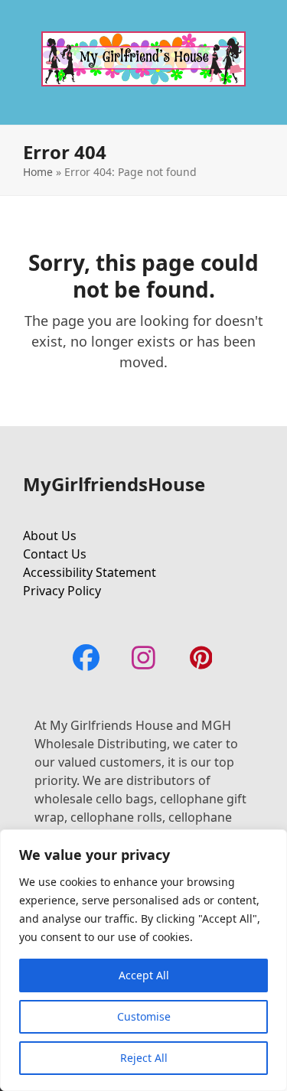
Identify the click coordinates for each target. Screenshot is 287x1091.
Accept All (144, 975)
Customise (144, 1016)
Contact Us (54, 554)
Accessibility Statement (89, 572)
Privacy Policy (62, 590)
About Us (50, 535)
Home (38, 171)
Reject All (144, 1057)
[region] (143, 960)
